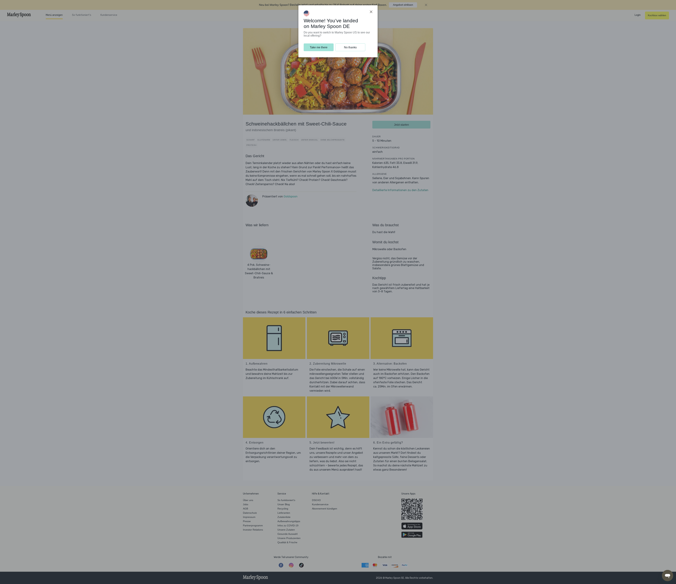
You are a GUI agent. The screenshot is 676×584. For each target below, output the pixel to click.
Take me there (318, 47)
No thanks (350, 47)
